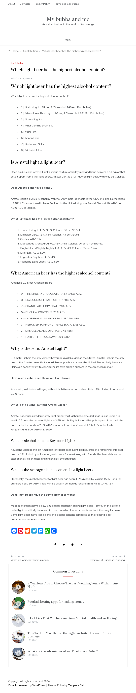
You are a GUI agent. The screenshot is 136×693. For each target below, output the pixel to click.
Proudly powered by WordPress (27, 685)
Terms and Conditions (67, 3)
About (11, 3)
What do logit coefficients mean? (30, 560)
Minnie (29, 78)
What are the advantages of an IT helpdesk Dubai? (63, 651)
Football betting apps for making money (56, 602)
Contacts (25, 3)
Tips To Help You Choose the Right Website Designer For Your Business (71, 634)
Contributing (17, 62)
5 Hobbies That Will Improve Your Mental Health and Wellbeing (72, 618)
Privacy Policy (42, 3)
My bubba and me (68, 19)
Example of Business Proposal (107, 560)
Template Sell (76, 685)
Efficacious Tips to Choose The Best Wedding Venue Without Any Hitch (73, 585)
